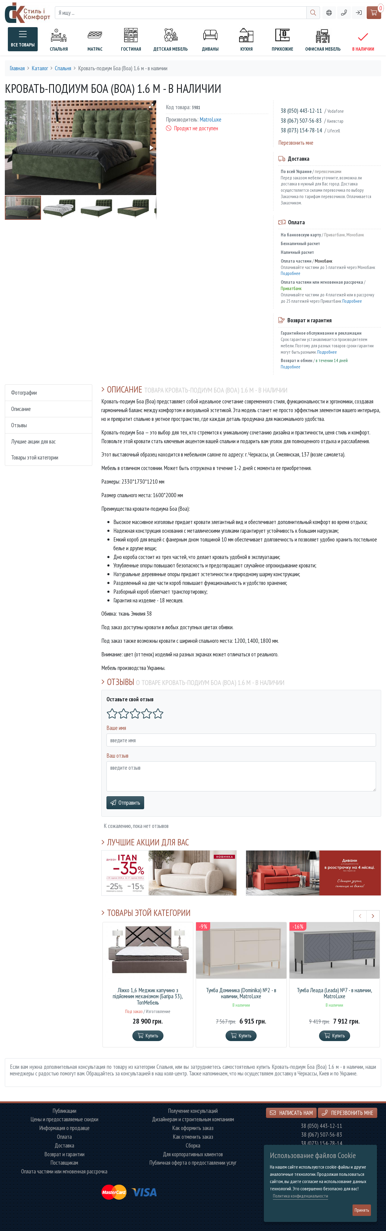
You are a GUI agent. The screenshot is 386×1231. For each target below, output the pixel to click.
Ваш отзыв (117, 755)
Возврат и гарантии (64, 1154)
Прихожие (282, 49)
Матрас (95, 49)
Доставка (64, 1145)
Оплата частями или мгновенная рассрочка (64, 1171)
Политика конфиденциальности (300, 1196)
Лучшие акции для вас (33, 441)
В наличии (363, 49)
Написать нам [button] (295, 1112)
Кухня (246, 49)
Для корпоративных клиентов (193, 1154)
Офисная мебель (323, 49)
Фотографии (24, 392)
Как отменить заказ (193, 1137)
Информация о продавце (64, 1128)
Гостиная (131, 49)
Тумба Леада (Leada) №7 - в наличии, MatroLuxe (334, 993)
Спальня (59, 49)
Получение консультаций (193, 1111)
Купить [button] (152, 1035)
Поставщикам (64, 1163)
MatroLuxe (210, 119)
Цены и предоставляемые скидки (64, 1119)
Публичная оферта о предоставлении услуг (192, 1163)
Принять (362, 1210)
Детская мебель (170, 49)
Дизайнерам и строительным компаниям (193, 1119)
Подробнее (290, 273)
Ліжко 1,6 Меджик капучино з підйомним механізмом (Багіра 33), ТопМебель (148, 996)
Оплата (64, 1137)
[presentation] (360, 916)
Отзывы (19, 425)
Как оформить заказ (193, 1128)
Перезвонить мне (295, 142)
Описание (21, 408)
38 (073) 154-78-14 (301, 130)
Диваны (210, 49)
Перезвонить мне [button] (351, 1112)
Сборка (193, 1145)
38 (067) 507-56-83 (301, 120)
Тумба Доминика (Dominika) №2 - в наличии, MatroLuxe (241, 993)
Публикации (64, 1111)
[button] (344, 12)
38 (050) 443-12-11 (301, 110)
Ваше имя (116, 727)
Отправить (129, 802)
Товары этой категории (34, 457)
